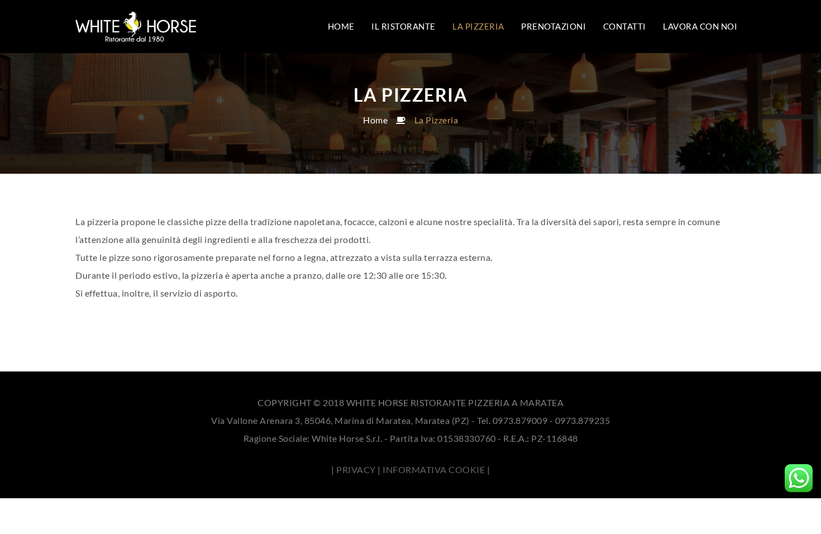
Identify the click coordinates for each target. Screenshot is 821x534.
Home (375, 120)
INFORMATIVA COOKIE (434, 469)
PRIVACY (356, 469)
